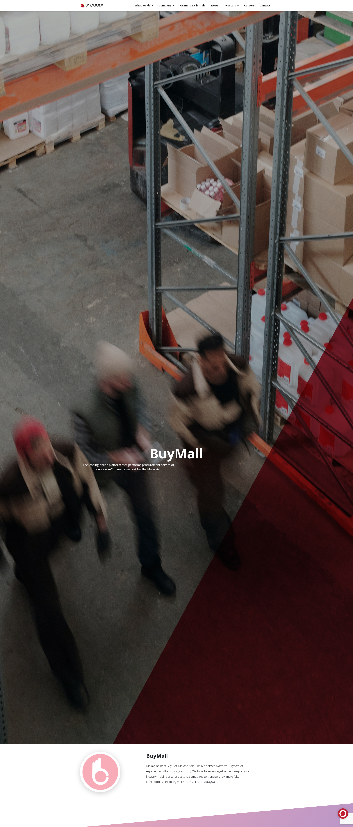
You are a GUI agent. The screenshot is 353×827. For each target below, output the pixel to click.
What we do (143, 5)
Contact (265, 5)
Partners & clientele (192, 5)
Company (165, 5)
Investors (230, 5)
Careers (249, 5)
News (214, 5)
